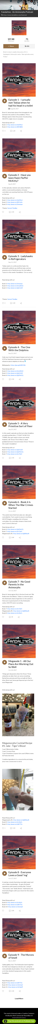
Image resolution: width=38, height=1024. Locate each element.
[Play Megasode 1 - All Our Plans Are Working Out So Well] (4, 662)
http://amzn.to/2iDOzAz (14, 202)
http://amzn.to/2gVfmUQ (15, 375)
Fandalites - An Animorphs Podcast (17, 12)
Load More (19, 998)
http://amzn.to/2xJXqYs (14, 613)
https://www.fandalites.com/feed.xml (15, 15)
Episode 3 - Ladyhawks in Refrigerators (20, 257)
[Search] (31, 3)
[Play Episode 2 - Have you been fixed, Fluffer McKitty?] (4, 176)
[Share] (21, 131)
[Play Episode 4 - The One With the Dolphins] (4, 348)
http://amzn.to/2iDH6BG (15, 127)
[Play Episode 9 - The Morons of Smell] (4, 956)
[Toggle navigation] (35, 3)
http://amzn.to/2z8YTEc (14, 824)
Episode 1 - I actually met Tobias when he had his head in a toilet (20, 102)
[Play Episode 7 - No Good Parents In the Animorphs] (4, 582)
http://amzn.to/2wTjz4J (14, 454)
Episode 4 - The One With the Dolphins (19, 349)
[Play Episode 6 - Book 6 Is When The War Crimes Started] (4, 503)
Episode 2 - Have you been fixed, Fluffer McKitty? (19, 177)
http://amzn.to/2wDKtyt (15, 125)
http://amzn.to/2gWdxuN (21, 533)
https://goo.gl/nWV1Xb (18, 365)
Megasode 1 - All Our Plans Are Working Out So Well (20, 664)
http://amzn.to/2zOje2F (15, 987)
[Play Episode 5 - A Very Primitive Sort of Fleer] (4, 424)
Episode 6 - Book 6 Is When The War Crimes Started (20, 505)
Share (12, 46)
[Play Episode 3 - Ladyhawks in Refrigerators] (4, 257)
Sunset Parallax (12, 208)
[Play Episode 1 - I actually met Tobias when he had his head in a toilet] (4, 101)
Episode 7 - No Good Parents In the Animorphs (19, 584)
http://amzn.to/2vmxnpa (14, 204)
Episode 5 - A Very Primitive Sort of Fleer (20, 425)
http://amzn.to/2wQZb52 (15, 286)
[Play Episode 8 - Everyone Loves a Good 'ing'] (4, 873)
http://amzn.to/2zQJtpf (15, 907)
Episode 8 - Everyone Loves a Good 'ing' (19, 874)
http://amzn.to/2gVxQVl (15, 288)
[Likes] (3, 212)
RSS (28, 46)
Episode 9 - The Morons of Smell (21, 956)
